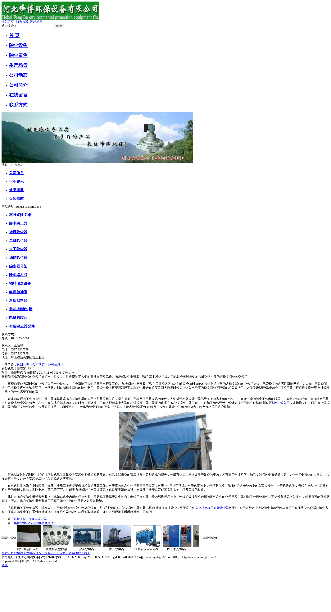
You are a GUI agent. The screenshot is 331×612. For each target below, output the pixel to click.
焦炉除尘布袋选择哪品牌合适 (34, 523)
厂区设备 (60, 553)
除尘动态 (20, 553)
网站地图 (36, 21)
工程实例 (47, 553)
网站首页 (8, 553)
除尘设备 (280, 402)
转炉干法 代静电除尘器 (30, 519)
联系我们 (84, 553)
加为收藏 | (22, 21)
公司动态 (38, 364)
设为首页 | (8, 21)
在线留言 (72, 553)
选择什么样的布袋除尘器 (212, 507)
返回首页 (23, 364)
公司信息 (54, 364)
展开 (5, 565)
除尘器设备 (33, 553)
